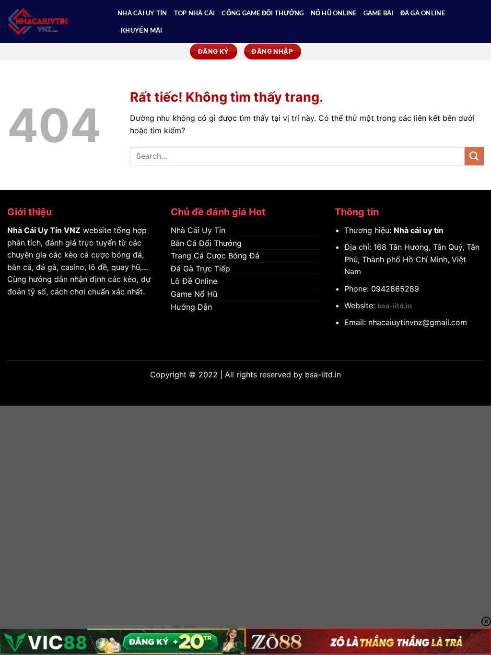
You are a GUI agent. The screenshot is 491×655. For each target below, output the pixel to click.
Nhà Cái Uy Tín (142, 13)
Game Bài (378, 13)
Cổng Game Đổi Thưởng (263, 13)
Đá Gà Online (422, 13)
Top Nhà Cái (194, 13)
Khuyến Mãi (142, 30)
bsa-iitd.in (394, 306)
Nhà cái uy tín (419, 230)
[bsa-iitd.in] (55, 21)
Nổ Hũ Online (334, 13)
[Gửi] (474, 156)
